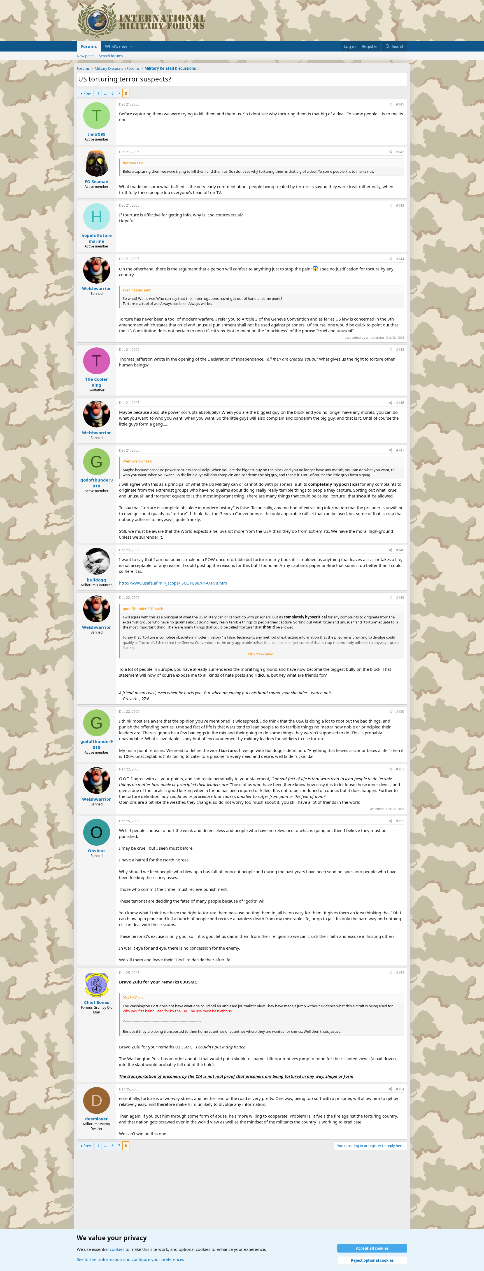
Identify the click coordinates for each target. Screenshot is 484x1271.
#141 (400, 104)
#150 (400, 711)
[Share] (390, 104)
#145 (400, 349)
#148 (400, 550)
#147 (400, 450)
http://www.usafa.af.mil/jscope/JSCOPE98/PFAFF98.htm (173, 583)
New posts (85, 55)
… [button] (105, 93)
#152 (400, 821)
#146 (400, 402)
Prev (87, 93)
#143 (400, 205)
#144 (400, 258)
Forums (89, 46)
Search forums (111, 55)
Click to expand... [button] (262, 653)
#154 (400, 1089)
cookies (117, 1249)
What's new (116, 46)
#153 (400, 972)
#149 (400, 597)
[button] (132, 46)
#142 (400, 151)
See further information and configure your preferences (130, 1259)
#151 (400, 769)
